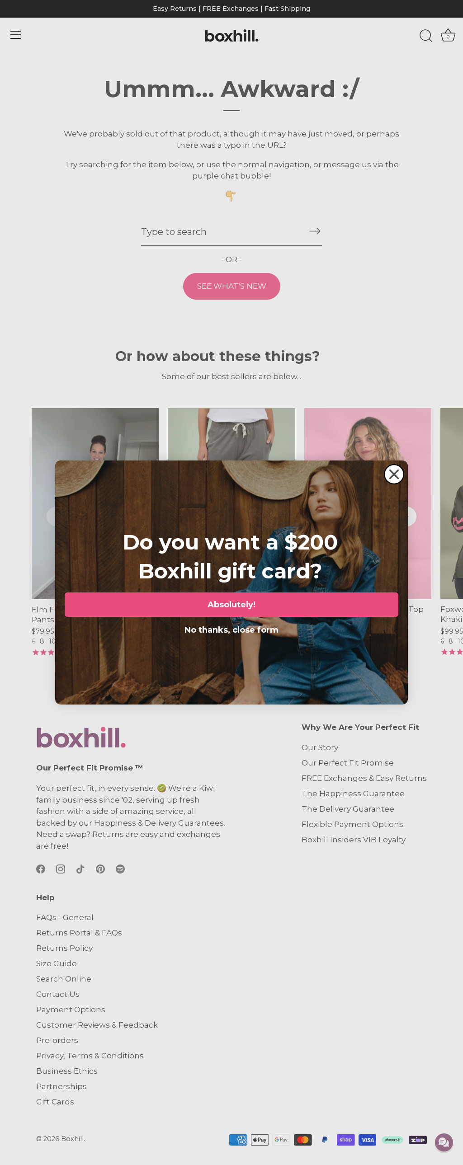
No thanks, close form (231, 628)
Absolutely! (231, 605)
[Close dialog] (394, 474)
